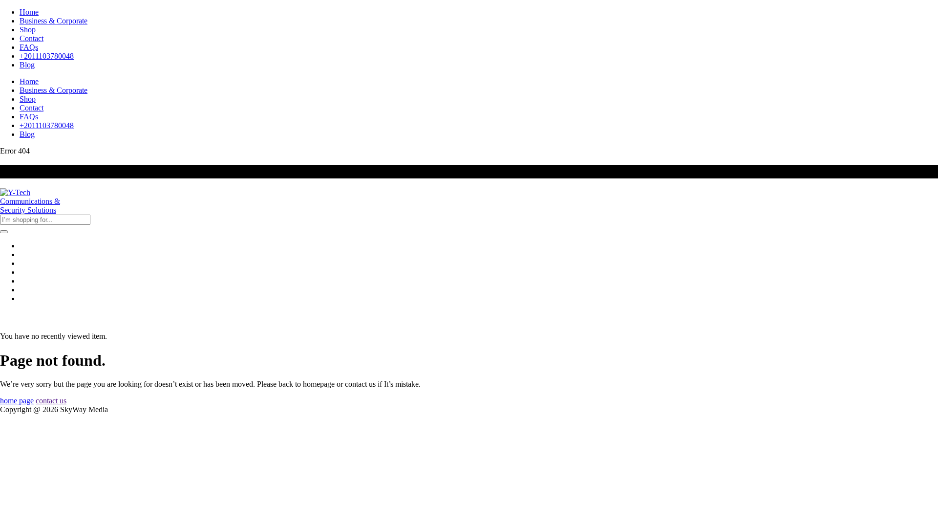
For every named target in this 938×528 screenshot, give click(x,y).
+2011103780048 (47, 56)
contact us (51, 400)
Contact (31, 38)
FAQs (29, 47)
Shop (28, 29)
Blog (27, 65)
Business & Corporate (53, 21)
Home (29, 12)
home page (17, 400)
